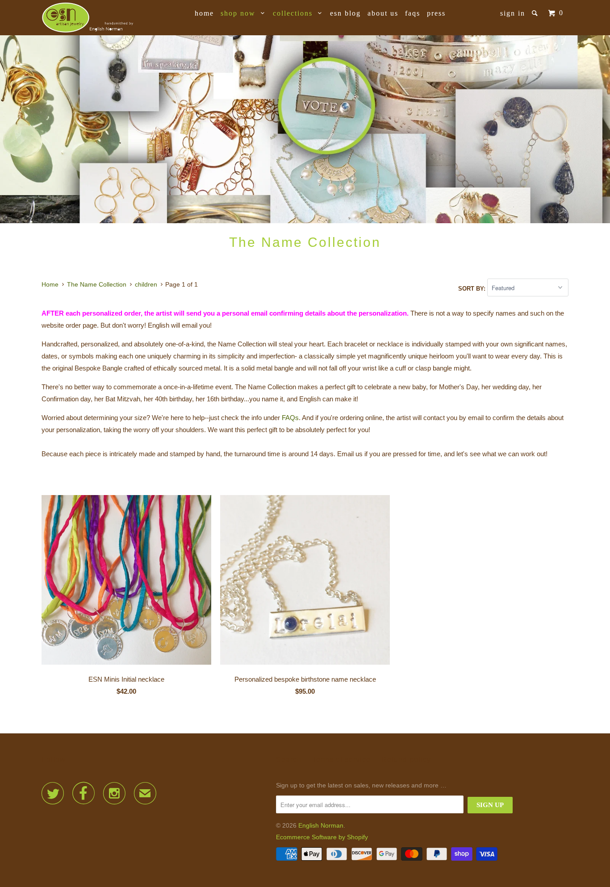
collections (295, 13)
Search (288, 759)
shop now (241, 13)
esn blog (345, 13)
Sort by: (472, 288)
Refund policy (406, 759)
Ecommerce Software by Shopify (322, 837)
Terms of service (341, 759)
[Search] (536, 13)
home (204, 13)
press (436, 13)
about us (383, 13)
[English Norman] (87, 17)
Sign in (512, 13)
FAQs (412, 13)
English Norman (320, 825)
